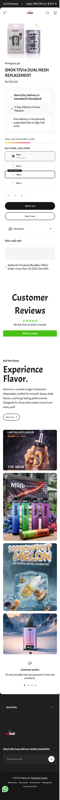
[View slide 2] (27, 674)
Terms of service (33, 771)
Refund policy (11, 771)
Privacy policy (22, 771)
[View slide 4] (34, 674)
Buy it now (30, 216)
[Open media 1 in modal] (37, 26)
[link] (11, 415)
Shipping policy (46, 771)
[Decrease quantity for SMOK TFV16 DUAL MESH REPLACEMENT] (8, 195)
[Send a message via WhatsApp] (5, 789)
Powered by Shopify (38, 766)
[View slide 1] (23, 674)
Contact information (29, 775)
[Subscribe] (49, 748)
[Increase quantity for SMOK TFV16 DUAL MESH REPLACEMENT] (21, 195)
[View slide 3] (31, 674)
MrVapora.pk (12, 63)
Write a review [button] (28, 331)
